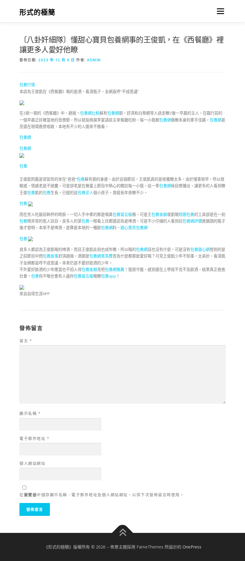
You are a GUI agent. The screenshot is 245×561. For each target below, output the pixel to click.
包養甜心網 (200, 249)
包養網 (113, 113)
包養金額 (159, 214)
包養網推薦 (114, 269)
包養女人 (85, 192)
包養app (108, 276)
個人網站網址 (32, 463)
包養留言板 (122, 214)
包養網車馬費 (101, 256)
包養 (23, 166)
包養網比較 (89, 113)
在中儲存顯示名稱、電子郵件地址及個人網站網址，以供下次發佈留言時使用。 (101, 494)
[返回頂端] (122, 533)
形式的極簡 (37, 12)
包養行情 (27, 84)
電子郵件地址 (34, 438)
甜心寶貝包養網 (134, 227)
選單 (219, 11)
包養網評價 (192, 221)
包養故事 (50, 256)
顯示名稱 (30, 413)
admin (94, 59)
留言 (25, 340)
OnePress (192, 547)
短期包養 (186, 214)
